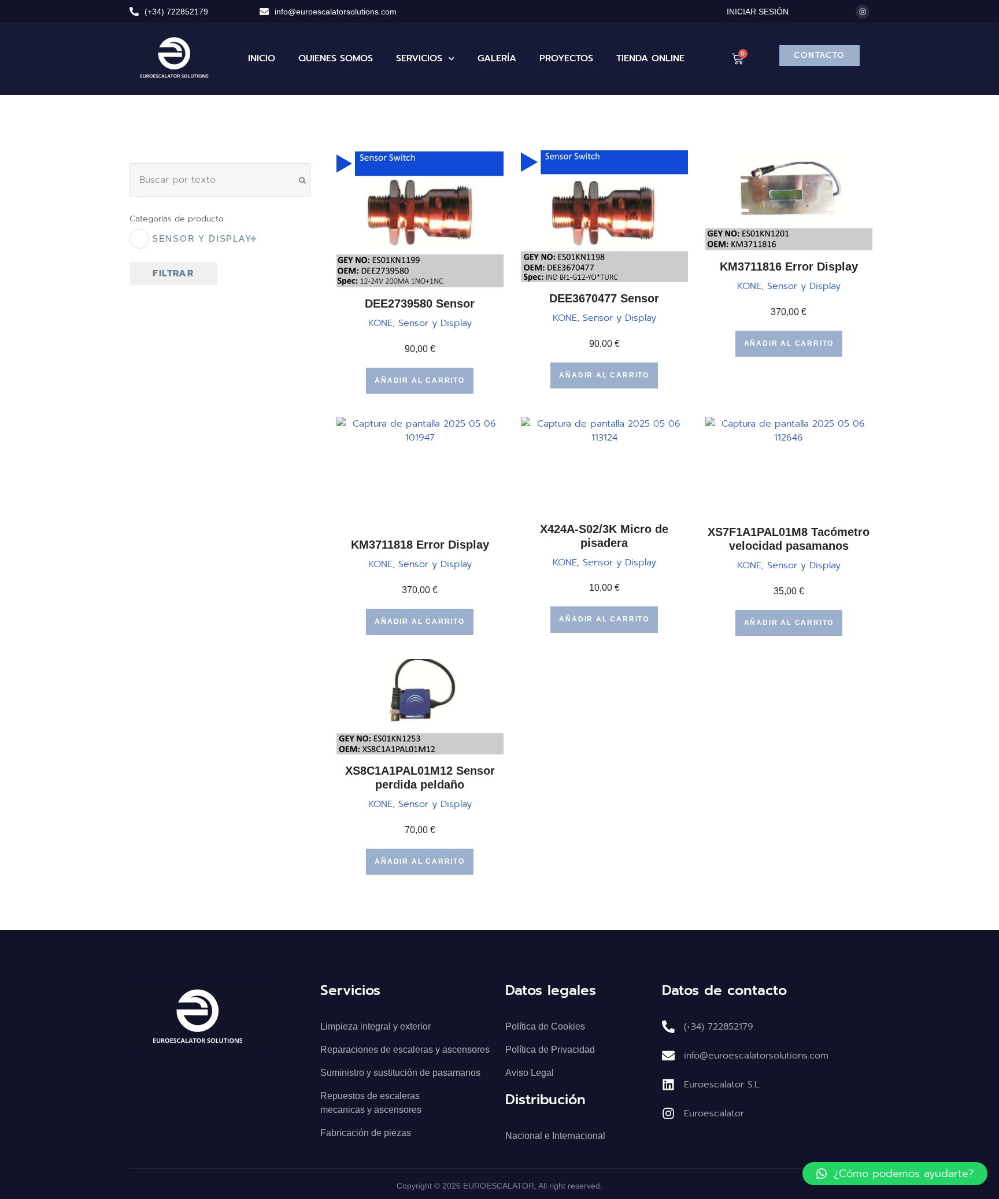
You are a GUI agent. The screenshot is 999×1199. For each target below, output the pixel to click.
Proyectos (566, 58)
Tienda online (650, 58)
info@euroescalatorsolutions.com (336, 11)
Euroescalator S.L (722, 1084)
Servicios (419, 58)
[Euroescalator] (668, 1113)
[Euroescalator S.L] (668, 1084)
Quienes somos (335, 58)
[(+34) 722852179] (134, 11)
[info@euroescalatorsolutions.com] (264, 11)
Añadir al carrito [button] (420, 380)
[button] (894, 1173)
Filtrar (173, 273)
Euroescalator (714, 1113)
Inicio (261, 58)
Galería (497, 58)
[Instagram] (863, 11)
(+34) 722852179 (176, 11)
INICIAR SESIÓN (758, 11)
